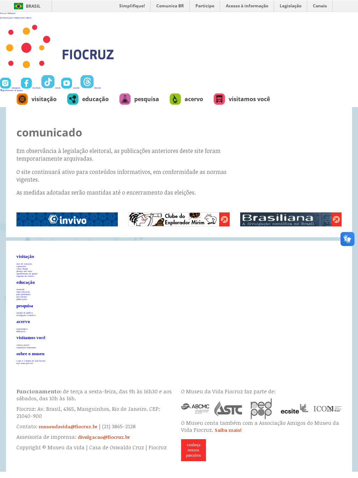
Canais (320, 6)
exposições (21, 266)
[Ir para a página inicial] (82, 73)
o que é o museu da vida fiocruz (30, 360)
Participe (204, 6)
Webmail (11, 13)
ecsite (295, 408)
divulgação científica (26, 315)
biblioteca (21, 331)
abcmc (195, 408)
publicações (21, 299)
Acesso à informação (247, 6)
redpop (261, 408)
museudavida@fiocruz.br (68, 426)
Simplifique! (132, 6)
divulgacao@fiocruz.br (104, 437)
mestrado (20, 289)
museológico (22, 329)
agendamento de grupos (12, 90)
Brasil (33, 6)
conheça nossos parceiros (193, 450)
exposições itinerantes (26, 347)
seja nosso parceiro (24, 363)
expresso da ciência (25, 276)
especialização (23, 291)
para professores (23, 294)
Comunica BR (170, 6)
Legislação (290, 6)
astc (228, 408)
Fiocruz (3, 13)
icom (328, 408)
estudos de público (24, 312)
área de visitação (24, 263)
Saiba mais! (228, 430)
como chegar (22, 268)
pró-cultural (21, 296)
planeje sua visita (24, 271)
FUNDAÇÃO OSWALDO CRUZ (15, 17)
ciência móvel (22, 345)
